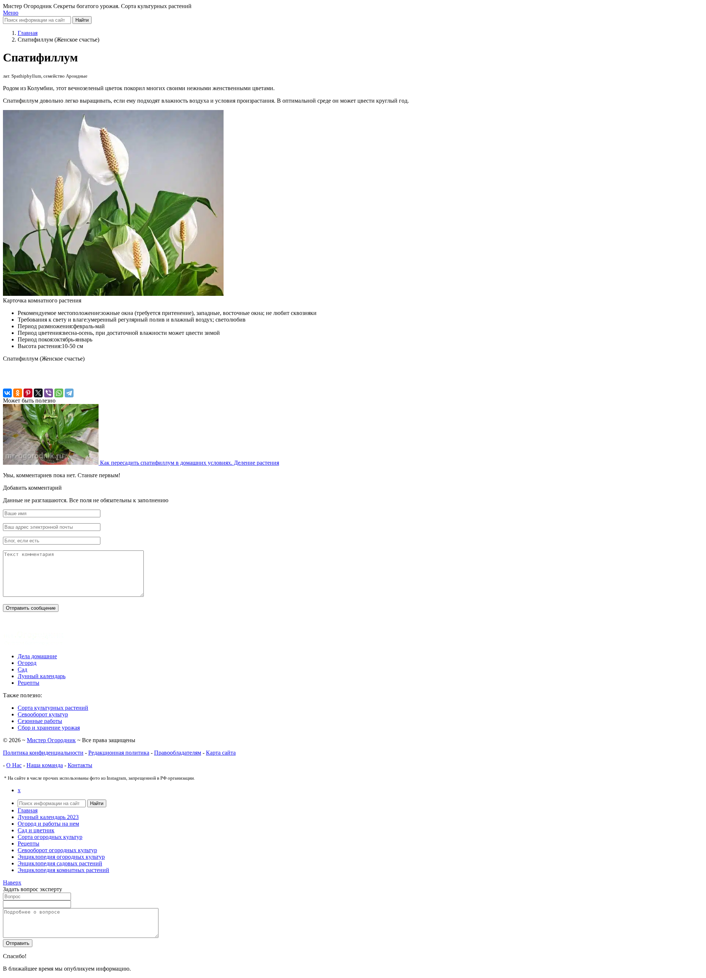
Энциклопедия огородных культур (61, 857)
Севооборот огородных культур (57, 850)
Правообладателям (177, 753)
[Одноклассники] (17, 393)
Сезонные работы (40, 721)
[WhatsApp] (58, 393)
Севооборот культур (43, 714)
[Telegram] (69, 393)
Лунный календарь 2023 (48, 817)
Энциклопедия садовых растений (60, 863)
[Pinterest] (28, 393)
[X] (38, 393)
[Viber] (48, 393)
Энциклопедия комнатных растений (63, 870)
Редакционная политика (118, 753)
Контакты (80, 765)
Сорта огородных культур (50, 837)
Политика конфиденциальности (43, 753)
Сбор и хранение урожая (49, 727)
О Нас (14, 765)
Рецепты (28, 843)
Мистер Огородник (51, 740)
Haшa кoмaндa (44, 765)
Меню (10, 13)
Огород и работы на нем (48, 824)
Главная (28, 810)
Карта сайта (221, 753)
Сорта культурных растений (53, 708)
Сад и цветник (36, 830)
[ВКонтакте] (7, 393)
